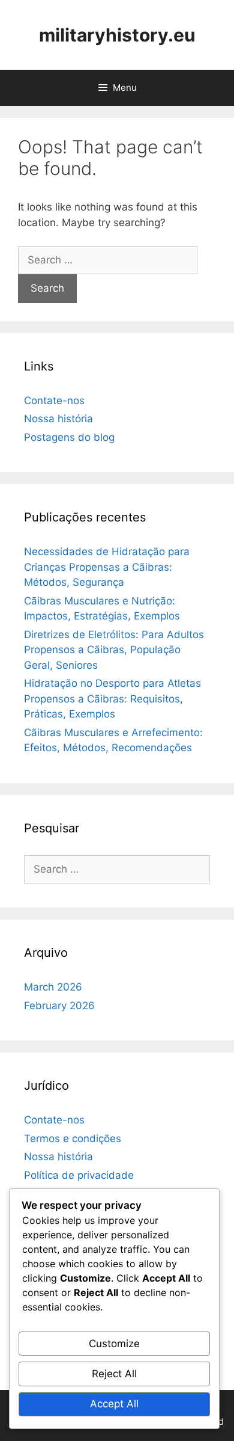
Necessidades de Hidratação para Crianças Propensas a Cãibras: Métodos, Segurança (107, 566)
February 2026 (59, 1006)
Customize (114, 1344)
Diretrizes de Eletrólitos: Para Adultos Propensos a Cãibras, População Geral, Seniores (114, 649)
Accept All (114, 1404)
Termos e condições (72, 1138)
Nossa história (58, 419)
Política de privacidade (79, 1175)
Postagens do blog (69, 437)
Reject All (114, 1374)
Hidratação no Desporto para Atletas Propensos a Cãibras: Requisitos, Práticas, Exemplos (112, 698)
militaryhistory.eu (117, 35)
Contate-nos (54, 401)
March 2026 (53, 987)
